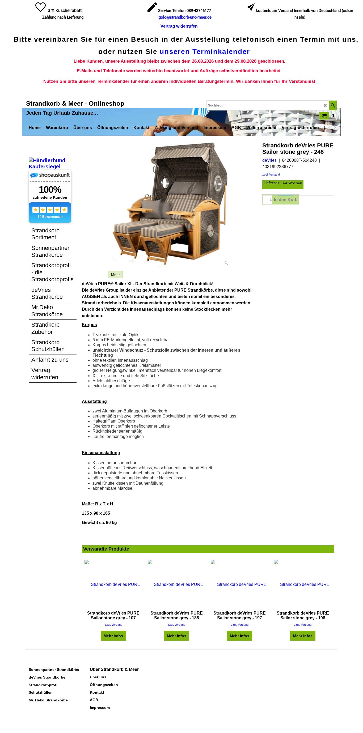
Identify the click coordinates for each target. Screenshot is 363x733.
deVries (269, 160)
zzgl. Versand (271, 174)
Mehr (115, 274)
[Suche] (333, 105)
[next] (334, 127)
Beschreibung (93, 274)
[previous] (329, 127)
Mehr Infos (113, 636)
